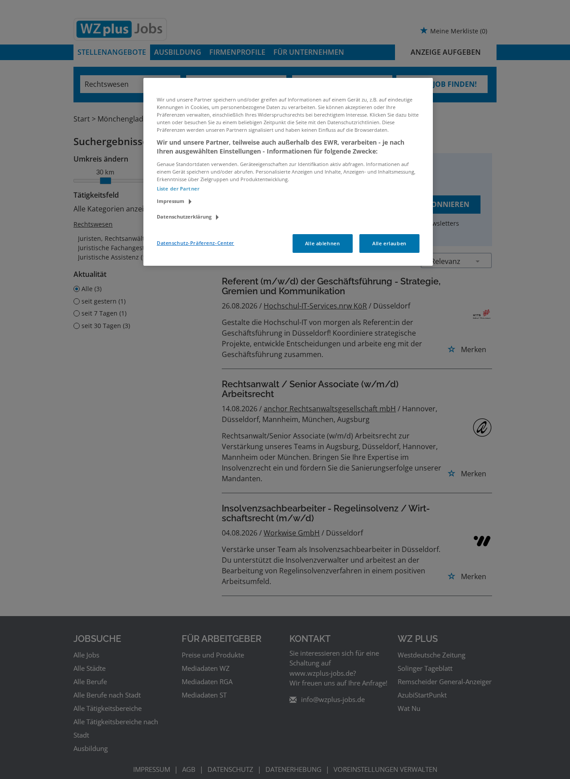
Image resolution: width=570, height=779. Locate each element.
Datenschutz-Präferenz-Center (195, 242)
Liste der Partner (178, 188)
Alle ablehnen (322, 243)
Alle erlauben (389, 243)
